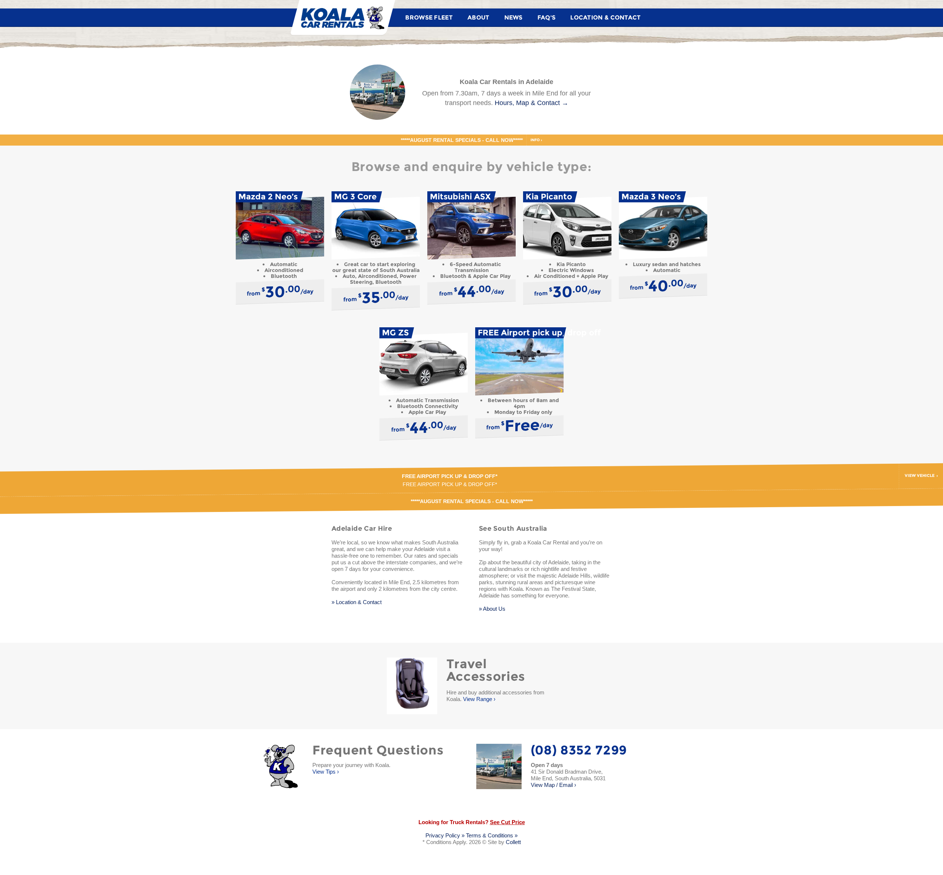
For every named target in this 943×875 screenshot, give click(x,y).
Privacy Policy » (445, 835)
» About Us (492, 609)
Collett (513, 842)
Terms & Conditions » (492, 835)
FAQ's (546, 17)
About (478, 17)
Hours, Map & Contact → (531, 103)
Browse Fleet (429, 17)
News (513, 17)
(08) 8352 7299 (579, 750)
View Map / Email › (568, 778)
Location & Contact (605, 17)
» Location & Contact (357, 602)
